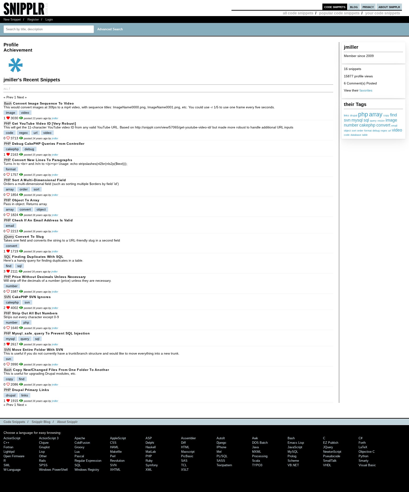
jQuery (9, 236)
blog (354, 7)
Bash (8, 103)
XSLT (185, 469)
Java (255, 447)
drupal (353, 115)
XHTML (115, 469)
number (351, 125)
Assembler (188, 438)
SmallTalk (330, 460)
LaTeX (363, 447)
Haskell (151, 447)
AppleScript (118, 438)
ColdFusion (82, 442)
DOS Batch (260, 442)
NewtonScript (332, 451)
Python (363, 456)
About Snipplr (67, 422)
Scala (256, 460)
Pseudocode (331, 456)
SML (7, 465)
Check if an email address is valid (42, 220)
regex (384, 130)
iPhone (221, 447)
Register (33, 19)
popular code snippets (339, 13)
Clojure (44, 442)
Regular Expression (88, 460)
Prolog (292, 456)
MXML (256, 451)
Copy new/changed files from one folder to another (61, 370)
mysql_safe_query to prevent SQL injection (51, 333)
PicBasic (187, 456)
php (363, 114)
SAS (184, 460)
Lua (77, 451)
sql (366, 120)
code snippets (334, 7)
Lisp (42, 451)
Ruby (149, 460)
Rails (42, 460)
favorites (366, 90)
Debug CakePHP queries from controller (48, 143)
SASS (221, 460)
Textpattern (224, 465)
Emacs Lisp (296, 442)
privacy (368, 7)
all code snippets (298, 13)
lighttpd (9, 451)
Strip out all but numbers (35, 313)
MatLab (151, 451)
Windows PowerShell (53, 469)
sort (354, 130)
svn (347, 120)
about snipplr (389, 7)
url (389, 130)
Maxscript (188, 451)
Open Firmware (14, 456)
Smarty (364, 460)
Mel (219, 451)
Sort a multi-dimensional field (39, 180)
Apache (80, 438)
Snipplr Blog (41, 422)
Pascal (79, 456)
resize (381, 120)
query (373, 120)
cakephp (367, 125)
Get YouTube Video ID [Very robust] (44, 123)
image (391, 120)
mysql (357, 120)
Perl (113, 456)
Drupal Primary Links (30, 390)
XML (149, 469)
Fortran (8, 447)
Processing (259, 456)
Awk (255, 438)
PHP (7, 123)
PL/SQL (222, 456)
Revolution (117, 460)
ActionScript (12, 438)
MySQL (293, 451)
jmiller (55, 118)
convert (383, 125)
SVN (7, 297)
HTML (185, 447)
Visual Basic (367, 465)
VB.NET (293, 465)
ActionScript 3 (48, 438)
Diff (183, 442)
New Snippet (12, 19)
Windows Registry (87, 469)
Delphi (150, 442)
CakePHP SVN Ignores (31, 297)
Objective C (367, 451)
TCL (184, 465)
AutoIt (221, 438)
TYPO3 (257, 465)
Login (49, 19)
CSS (113, 442)
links (346, 115)
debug (376, 130)
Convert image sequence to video (43, 103)
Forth (362, 442)
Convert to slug (29, 236)
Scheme (293, 460)
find (393, 115)
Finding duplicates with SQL (37, 257)
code (347, 134)
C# (360, 438)
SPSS (43, 465)
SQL (7, 257)
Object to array (26, 200)
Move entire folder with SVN (37, 349)
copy (386, 115)
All (6, 88)
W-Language (12, 469)
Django (221, 442)
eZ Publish (330, 442)
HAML (114, 447)
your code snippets (382, 13)
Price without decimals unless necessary (49, 277)
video (397, 130)
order (360, 130)
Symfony (152, 465)
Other (43, 456)
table (365, 134)
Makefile (116, 451)
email (394, 125)
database (356, 134)
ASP (149, 438)
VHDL (327, 465)
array (375, 114)
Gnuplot (44, 447)
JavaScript (295, 447)
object (347, 130)
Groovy (79, 447)
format (368, 130)
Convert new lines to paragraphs (42, 160)
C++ (6, 442)
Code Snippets (14, 422)
